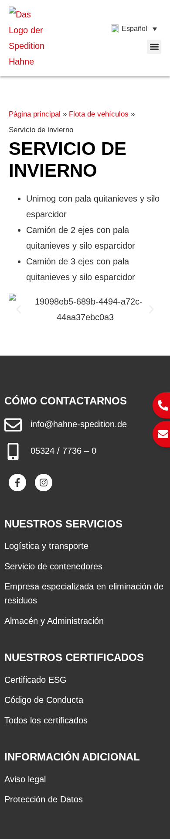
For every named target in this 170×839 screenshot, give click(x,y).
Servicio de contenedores (53, 566)
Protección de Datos (43, 799)
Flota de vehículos (99, 114)
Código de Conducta (43, 700)
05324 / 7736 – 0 (63, 450)
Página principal (35, 114)
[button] (154, 47)
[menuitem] (133, 28)
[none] (133, 28)
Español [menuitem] (134, 28)
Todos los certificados (46, 720)
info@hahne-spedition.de (79, 424)
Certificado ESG (35, 680)
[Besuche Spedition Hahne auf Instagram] (43, 482)
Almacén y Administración (54, 621)
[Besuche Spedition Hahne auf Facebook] (17, 482)
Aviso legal (25, 779)
